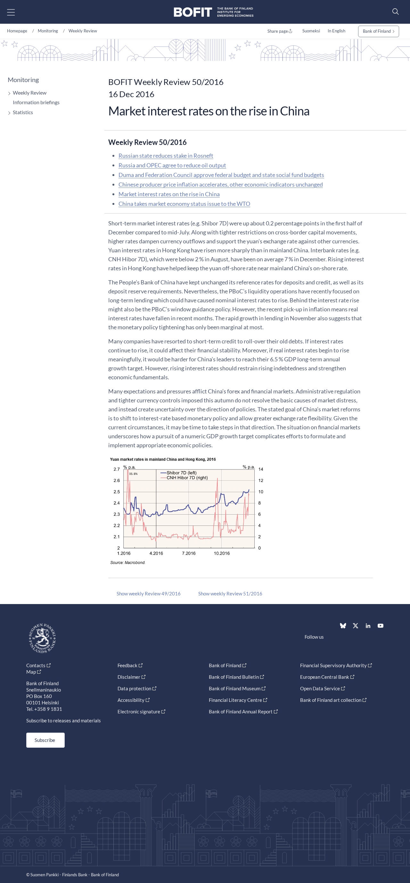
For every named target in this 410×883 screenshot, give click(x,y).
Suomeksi (311, 30)
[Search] (394, 11)
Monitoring (48, 30)
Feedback (127, 665)
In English (336, 30)
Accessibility (131, 700)
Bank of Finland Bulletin (234, 677)
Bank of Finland (377, 31)
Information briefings (36, 102)
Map (31, 672)
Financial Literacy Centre (235, 700)
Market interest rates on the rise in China (169, 194)
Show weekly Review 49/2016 (149, 593)
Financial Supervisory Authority (333, 665)
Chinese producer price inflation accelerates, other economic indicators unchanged (221, 184)
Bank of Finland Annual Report (241, 711)
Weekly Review (83, 30)
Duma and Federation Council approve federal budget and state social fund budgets (221, 174)
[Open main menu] (16, 12)
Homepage (17, 30)
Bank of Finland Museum (234, 688)
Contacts (35, 665)
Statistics (23, 112)
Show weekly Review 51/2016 (230, 593)
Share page (277, 31)
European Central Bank (324, 677)
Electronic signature (139, 711)
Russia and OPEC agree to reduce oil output (172, 165)
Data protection (134, 688)
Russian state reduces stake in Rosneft (166, 155)
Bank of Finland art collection (330, 700)
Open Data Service (320, 688)
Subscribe (45, 740)
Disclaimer (129, 677)
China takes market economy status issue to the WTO (184, 203)
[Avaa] (8, 93)
